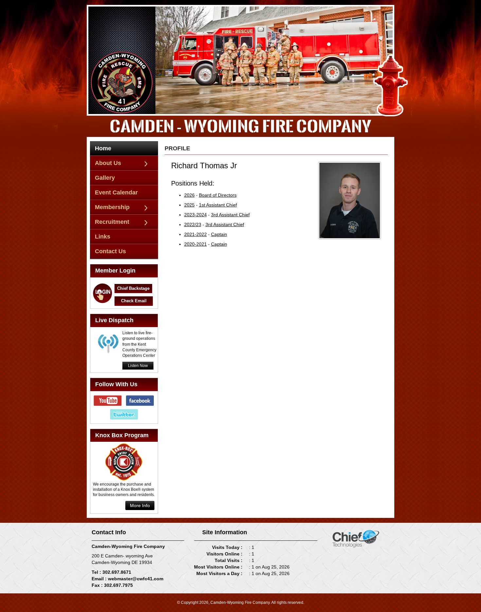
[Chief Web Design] (355, 538)
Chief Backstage (133, 288)
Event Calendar (116, 192)
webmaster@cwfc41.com (135, 578)
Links (102, 236)
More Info (140, 505)
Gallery (105, 177)
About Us (108, 163)
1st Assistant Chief (218, 204)
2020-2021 (195, 244)
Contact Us (110, 251)
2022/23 (192, 224)
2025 (189, 204)
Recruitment (112, 222)
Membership (112, 207)
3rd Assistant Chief (230, 214)
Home (103, 148)
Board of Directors (218, 195)
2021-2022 (195, 234)
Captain (219, 234)
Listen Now (138, 365)
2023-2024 (195, 214)
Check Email (134, 300)
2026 (189, 195)
